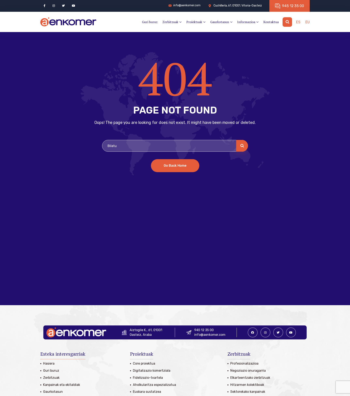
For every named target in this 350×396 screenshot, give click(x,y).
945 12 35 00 (204, 330)
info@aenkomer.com (209, 335)
